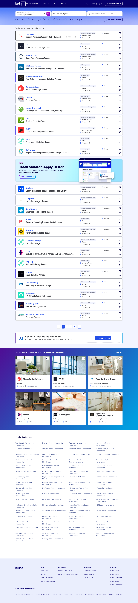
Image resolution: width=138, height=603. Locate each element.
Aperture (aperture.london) (104, 414)
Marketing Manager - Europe (37, 201)
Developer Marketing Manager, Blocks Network (44, 222)
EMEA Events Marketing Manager (38, 296)
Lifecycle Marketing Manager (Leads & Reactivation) (46, 190)
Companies (46, 4)
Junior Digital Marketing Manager (38, 285)
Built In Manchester (116, 584)
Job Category (34, 20)
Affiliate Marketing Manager (36, 264)
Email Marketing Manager (35, 274)
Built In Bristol (114, 574)
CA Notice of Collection (116, 594)
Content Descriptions (48, 581)
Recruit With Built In (65, 571)
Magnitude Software (33, 379)
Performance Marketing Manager (38, 142)
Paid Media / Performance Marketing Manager (43, 79)
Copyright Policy (56, 594)
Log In (100, 4)
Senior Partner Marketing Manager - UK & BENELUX (45, 68)
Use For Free (27, 177)
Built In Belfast (114, 571)
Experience (48, 20)
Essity (26, 414)
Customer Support (90, 571)
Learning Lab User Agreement (23, 594)
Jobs (55, 4)
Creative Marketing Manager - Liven (40, 131)
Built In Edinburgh (116, 577)
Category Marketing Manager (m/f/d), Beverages (44, 110)
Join (93, 4)
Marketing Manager (33, 100)
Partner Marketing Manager (36, 89)
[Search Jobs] (48, 14)
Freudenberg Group (106, 379)
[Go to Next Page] (79, 327)
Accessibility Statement (42, 594)
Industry (60, 20)
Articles (63, 4)
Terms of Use (78, 594)
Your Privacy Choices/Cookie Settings (95, 594)
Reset (83, 20)
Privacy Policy (68, 594)
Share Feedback (89, 574)
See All (119, 352)
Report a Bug (88, 577)
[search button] (87, 4)
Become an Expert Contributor (68, 574)
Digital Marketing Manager (36, 306)
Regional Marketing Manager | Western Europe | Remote (47, 152)
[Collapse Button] (120, 37)
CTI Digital (64, 414)
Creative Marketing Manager (37, 121)
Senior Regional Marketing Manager (39, 211)
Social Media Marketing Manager (38, 58)
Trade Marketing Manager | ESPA (38, 47)
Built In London (115, 581)
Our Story (44, 571)
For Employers (113, 4)
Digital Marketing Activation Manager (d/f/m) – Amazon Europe (50, 253)
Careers (43, 574)
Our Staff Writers (47, 577)
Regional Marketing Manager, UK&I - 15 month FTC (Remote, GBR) (51, 36)
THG (61, 379)
